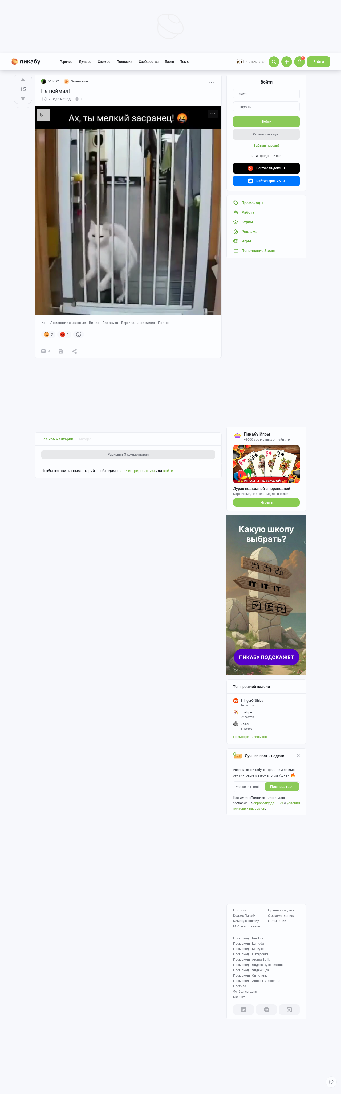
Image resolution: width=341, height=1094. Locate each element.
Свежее (104, 62)
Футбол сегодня (245, 991)
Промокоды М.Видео (249, 949)
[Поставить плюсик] (23, 79)
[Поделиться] (75, 351)
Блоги (169, 62)
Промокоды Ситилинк (250, 975)
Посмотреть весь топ (250, 737)
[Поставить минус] (23, 98)
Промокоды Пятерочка (251, 954)
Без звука (110, 323)
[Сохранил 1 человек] (61, 351)
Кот (44, 323)
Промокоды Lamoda (248, 944)
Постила (239, 986)
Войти (318, 62)
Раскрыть (128, 454)
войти (168, 471)
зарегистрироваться (137, 471)
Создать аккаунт (266, 134)
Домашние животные (68, 323)
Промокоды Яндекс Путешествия (258, 965)
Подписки (124, 62)
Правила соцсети (281, 910)
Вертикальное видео (138, 323)
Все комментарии (57, 439)
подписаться (282, 787)
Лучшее (85, 62)
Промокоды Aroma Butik (251, 959)
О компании (277, 921)
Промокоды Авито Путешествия (257, 981)
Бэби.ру (239, 997)
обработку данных (268, 803)
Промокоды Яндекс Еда (251, 970)
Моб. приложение (246, 926)
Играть (266, 502)
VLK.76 (53, 81)
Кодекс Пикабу (244, 916)
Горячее (66, 62)
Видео (94, 323)
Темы (184, 62)
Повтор (163, 323)
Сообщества (149, 62)
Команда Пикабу (246, 921)
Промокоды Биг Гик (248, 938)
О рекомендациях (281, 916)
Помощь (239, 910)
